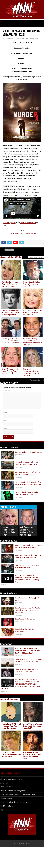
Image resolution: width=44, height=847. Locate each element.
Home (2, 21)
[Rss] (15, 843)
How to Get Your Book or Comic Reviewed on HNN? (18, 794)
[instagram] (29, 843)
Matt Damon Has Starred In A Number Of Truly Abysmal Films (26, 531)
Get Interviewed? (6, 798)
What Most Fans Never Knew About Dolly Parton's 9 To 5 (32, 312)
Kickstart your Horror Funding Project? (13, 791)
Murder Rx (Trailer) (9, 223)
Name (5, 413)
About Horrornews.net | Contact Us (12, 779)
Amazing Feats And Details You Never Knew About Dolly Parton (8, 531)
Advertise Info (5, 783)
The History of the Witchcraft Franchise (28, 452)
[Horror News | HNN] (22, 9)
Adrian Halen (9, 38)
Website (5, 428)
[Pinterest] (22, 843)
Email (4, 420)
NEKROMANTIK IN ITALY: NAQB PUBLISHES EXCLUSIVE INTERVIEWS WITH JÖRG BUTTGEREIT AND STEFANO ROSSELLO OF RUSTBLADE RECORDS (20, 684)
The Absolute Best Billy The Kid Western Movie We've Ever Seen (32, 755)
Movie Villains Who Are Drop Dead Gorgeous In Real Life (32, 726)
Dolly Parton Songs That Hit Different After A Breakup (9, 284)
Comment (6, 391)
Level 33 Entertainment (28, 223)
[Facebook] (17, 843)
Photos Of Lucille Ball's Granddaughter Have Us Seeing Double (11, 312)
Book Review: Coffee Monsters (25, 619)
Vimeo (5, 225)
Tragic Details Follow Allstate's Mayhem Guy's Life (32, 284)
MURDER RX (10, 250)
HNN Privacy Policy (6, 806)
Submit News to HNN (7, 787)
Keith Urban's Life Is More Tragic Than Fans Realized (9, 371)
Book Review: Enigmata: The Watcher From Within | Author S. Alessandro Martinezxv (28, 610)
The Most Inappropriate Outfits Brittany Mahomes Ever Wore (32, 372)
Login (2, 810)
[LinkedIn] (24, 843)
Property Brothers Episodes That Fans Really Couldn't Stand (10, 340)
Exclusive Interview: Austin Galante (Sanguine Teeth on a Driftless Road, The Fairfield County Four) (27, 651)
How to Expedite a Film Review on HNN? (14, 802)
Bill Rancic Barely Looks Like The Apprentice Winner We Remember (32, 341)
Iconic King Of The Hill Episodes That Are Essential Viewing (11, 726)
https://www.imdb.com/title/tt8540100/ (22, 233)
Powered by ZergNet (37, 380)
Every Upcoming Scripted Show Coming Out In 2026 (11, 754)
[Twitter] (19, 843)
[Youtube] (27, 843)
